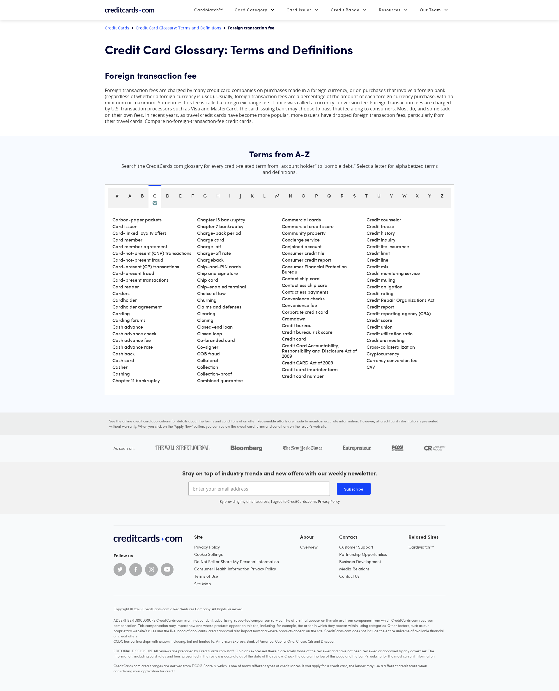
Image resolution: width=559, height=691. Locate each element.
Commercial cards (301, 219)
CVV (371, 367)
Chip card (207, 280)
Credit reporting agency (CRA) (399, 313)
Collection (207, 367)
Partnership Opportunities (363, 554)
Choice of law (211, 293)
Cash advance (127, 326)
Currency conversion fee (392, 360)
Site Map (202, 583)
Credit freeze (380, 226)
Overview (309, 547)
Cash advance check (134, 333)
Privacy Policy (329, 501)
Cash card (123, 360)
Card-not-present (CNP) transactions (151, 253)
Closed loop (209, 333)
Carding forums (129, 320)
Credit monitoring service (393, 273)
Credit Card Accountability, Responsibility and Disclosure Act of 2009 (319, 351)
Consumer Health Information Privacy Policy (235, 569)
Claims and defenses (219, 306)
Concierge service (301, 239)
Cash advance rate (132, 347)
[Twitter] (120, 569)
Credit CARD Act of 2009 (307, 362)
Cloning (205, 320)
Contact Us (349, 576)
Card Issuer (299, 10)
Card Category (251, 10)
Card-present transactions (140, 280)
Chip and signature (217, 273)
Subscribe (353, 489)
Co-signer (207, 347)
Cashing (121, 373)
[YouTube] (167, 569)
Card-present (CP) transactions (145, 266)
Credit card (294, 338)
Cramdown (293, 318)
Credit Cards (117, 28)
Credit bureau (297, 325)
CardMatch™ (208, 10)
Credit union (379, 326)
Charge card (210, 239)
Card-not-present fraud (137, 259)
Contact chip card (301, 278)
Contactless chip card (305, 285)
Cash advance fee (131, 340)
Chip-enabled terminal (221, 286)
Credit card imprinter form (310, 369)
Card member (127, 239)
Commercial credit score (308, 226)
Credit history (381, 233)
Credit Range (345, 10)
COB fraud (208, 353)
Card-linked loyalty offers (139, 233)
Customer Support (356, 547)
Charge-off (209, 246)
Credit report (380, 306)
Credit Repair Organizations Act (400, 300)
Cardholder (124, 300)
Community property (304, 233)
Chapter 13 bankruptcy (221, 219)
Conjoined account (301, 246)
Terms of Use (206, 576)
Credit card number (303, 376)
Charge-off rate (214, 253)
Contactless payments (305, 292)
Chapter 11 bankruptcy (136, 380)
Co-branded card (216, 340)
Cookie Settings (208, 554)
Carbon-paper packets (137, 219)
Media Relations (354, 569)
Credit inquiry (381, 239)
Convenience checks (303, 298)
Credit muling (381, 280)
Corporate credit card (305, 312)
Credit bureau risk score (307, 332)
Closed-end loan (215, 326)
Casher (120, 367)
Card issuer (124, 226)
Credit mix (377, 266)
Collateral (207, 360)
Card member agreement (139, 246)
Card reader (125, 286)
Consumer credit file (303, 253)
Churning (207, 300)
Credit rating (380, 293)
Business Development (360, 561)
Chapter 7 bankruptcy (220, 226)
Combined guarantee (220, 380)
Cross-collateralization (391, 347)
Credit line (377, 259)
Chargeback (210, 259)
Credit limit (378, 253)
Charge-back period (219, 233)
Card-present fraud (133, 273)
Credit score (379, 320)
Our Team (430, 10)
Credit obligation (384, 286)
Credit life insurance (388, 246)
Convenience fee (299, 305)
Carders (121, 293)
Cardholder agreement (137, 306)
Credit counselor (384, 219)
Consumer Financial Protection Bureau (314, 269)
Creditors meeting (386, 340)
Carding (121, 313)
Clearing (206, 313)
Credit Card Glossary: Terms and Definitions (178, 28)
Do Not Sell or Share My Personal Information (236, 561)
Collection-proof (214, 373)
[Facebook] (135, 569)
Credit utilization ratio (390, 333)
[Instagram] (151, 569)
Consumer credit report (306, 259)
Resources (390, 10)
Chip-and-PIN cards (219, 266)
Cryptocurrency (383, 353)
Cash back (123, 353)
